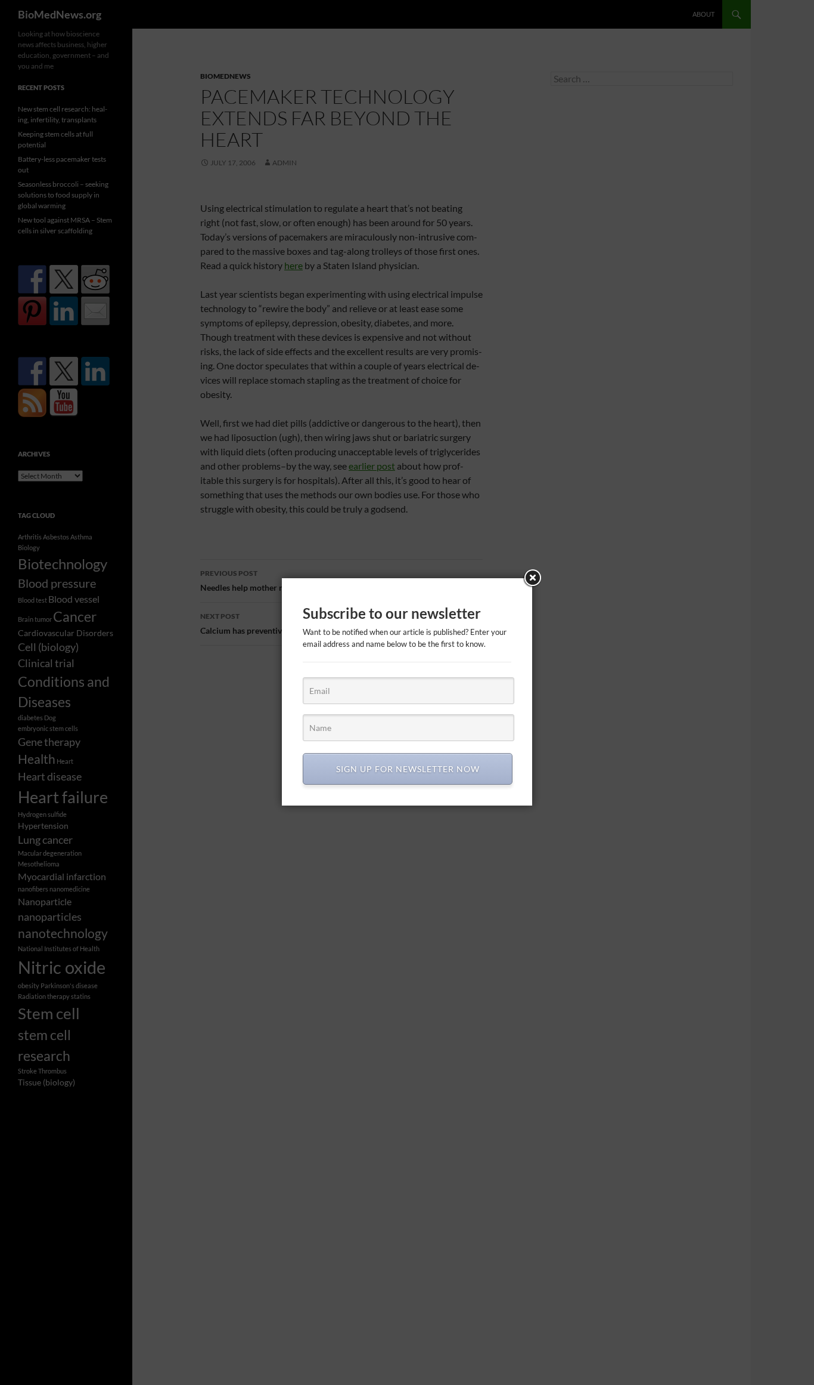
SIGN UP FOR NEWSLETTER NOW (408, 769)
